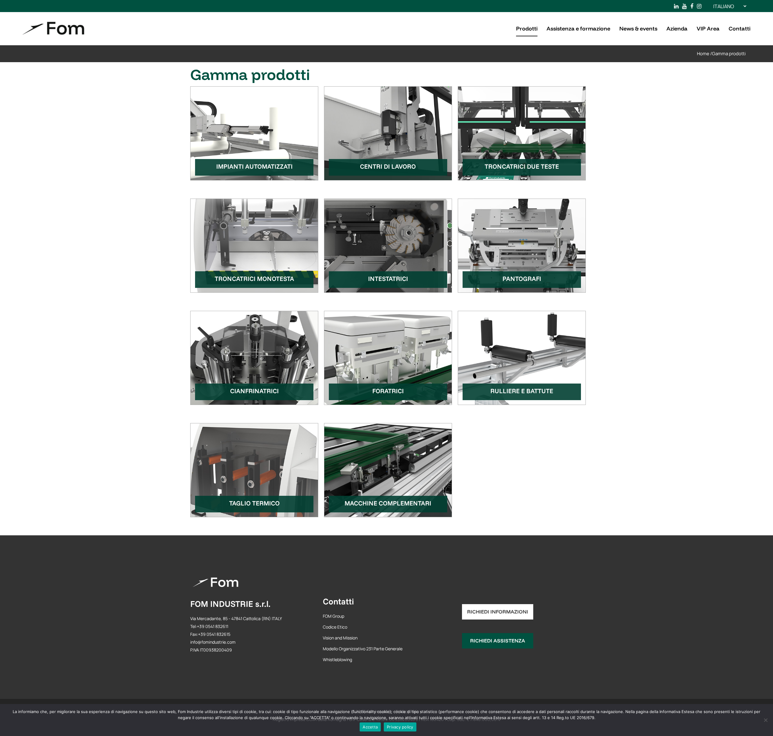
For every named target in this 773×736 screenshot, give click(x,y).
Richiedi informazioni (497, 611)
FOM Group (333, 616)
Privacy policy (400, 727)
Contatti (338, 601)
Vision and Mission (340, 638)
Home (703, 53)
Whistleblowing (337, 659)
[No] (765, 720)
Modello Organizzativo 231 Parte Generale (363, 649)
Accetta (370, 727)
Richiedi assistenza (497, 640)
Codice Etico (335, 627)
